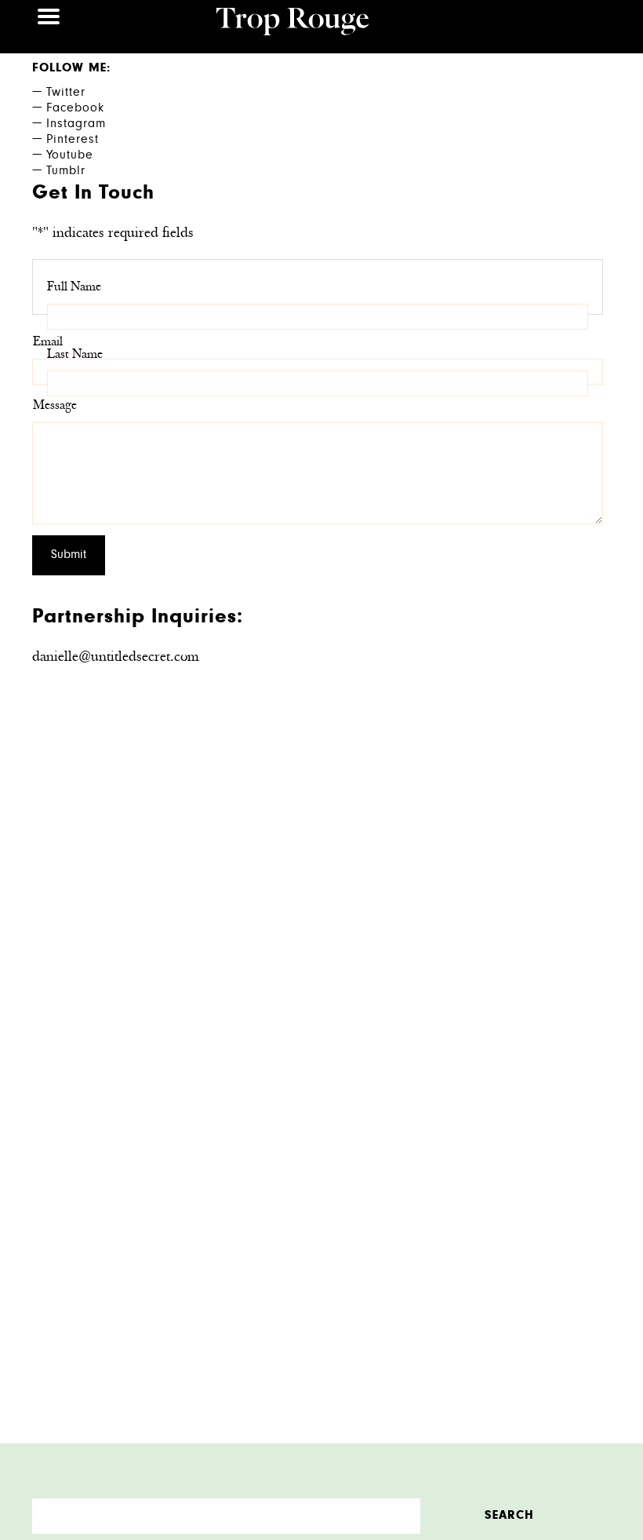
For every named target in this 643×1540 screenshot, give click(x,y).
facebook (58, 109)
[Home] (292, 23)
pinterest (58, 140)
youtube (58, 156)
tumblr (58, 172)
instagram (58, 125)
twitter (58, 93)
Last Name (75, 355)
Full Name (74, 287)
